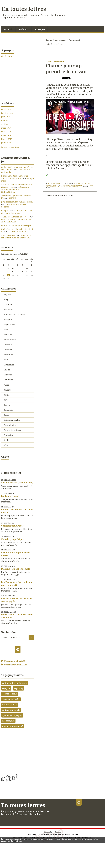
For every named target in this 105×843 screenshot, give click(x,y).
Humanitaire (10, 339)
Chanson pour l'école (13, 525)
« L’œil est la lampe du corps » (15, 216)
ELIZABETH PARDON (17, 231)
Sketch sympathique (12, 539)
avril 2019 (5, 124)
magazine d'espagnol (12, 726)
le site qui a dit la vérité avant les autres (17, 211)
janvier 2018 (7, 142)
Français (8, 334)
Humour (8, 349)
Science (7, 394)
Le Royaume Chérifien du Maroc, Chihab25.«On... (15, 189)
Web (6, 445)
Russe (6, 385)
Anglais (7, 294)
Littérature (9, 364)
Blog (6, 299)
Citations (8, 304)
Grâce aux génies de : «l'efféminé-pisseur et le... (16, 185)
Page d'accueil (74, 40)
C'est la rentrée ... (9, 235)
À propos (39, 29)
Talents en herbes (12, 420)
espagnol (6, 688)
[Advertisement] (17, 750)
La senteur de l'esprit (22, 225)
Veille (6, 440)
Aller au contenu (9, 2)
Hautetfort (58, 832)
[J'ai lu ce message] (102, 839)
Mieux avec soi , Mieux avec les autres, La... (16, 236)
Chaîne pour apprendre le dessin (15, 554)
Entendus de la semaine (15, 314)
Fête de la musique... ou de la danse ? (17, 511)
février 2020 (6, 109)
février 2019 (6, 131)
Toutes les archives (10, 147)
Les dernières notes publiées (53, 834)
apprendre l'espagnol (12, 715)
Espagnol (8, 319)
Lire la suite (6, 56)
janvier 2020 (7, 113)
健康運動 (13, 198)
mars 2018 (6, 135)
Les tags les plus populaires (70, 834)
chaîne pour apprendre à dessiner (63, 186)
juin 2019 (5, 117)
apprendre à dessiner (73, 185)
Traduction (9, 435)
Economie (8, 309)
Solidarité (8, 410)
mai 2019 (5, 120)
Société (7, 405)
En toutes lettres (24, 8)
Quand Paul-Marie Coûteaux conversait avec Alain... (14, 177)
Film (6, 329)
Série (6, 399)
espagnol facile (9, 693)
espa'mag (18, 688)
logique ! (5, 210)
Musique (8, 374)
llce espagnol (8, 720)
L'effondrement (10, 496)
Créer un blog (48, 832)
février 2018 (6, 139)
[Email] (17, 649)
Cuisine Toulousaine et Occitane (13, 205)
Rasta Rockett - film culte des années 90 (17, 616)
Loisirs (7, 369)
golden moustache (11, 699)
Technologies (10, 425)
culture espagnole (11, 710)
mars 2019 (6, 128)
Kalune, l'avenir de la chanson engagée (16, 600)
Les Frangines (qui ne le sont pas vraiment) (17, 583)
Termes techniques (12, 430)
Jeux (6, 359)
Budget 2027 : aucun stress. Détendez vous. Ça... (17, 168)
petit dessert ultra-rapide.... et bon (17, 201)
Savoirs (7, 389)
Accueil (8, 29)
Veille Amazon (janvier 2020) (17, 482)
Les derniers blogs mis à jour (35, 834)
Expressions (9, 324)
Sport (6, 415)
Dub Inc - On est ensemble (15, 568)
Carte (5, 456)
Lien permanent (54, 183)
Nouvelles (8, 379)
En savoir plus (16, 841)
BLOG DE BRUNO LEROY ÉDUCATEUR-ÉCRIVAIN (16, 220)
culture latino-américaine (14, 683)
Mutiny (4, 225)
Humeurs (8, 344)
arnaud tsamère (9, 704)
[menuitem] (8, 29)
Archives (23, 29)
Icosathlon (9, 354)
